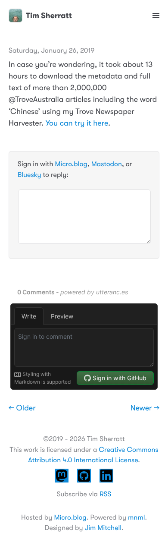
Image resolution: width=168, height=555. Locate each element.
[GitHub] (84, 484)
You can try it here (77, 123)
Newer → (145, 408)
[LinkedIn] (106, 484)
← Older (22, 408)
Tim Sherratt (49, 15)
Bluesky (29, 175)
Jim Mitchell (103, 528)
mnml (136, 517)
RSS (105, 494)
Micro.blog (71, 164)
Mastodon (106, 164)
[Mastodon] (61, 484)
